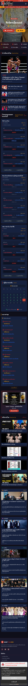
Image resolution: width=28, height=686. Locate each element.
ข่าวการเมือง (15, 47)
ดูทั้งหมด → (25, 53)
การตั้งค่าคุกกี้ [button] (14, 681)
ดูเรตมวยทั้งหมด (20, 170)
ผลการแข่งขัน (4, 660)
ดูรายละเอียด (9, 30)
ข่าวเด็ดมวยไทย (5, 44)
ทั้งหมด (24, 490)
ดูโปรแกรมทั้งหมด (8, 170)
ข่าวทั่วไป (25, 47)
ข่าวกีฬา (6, 47)
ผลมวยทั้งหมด (14, 387)
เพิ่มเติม (21, 30)
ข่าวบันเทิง (25, 44)
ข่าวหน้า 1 (16, 44)
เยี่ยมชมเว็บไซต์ (14, 410)
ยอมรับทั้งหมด (14, 678)
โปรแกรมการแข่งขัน (6, 658)
